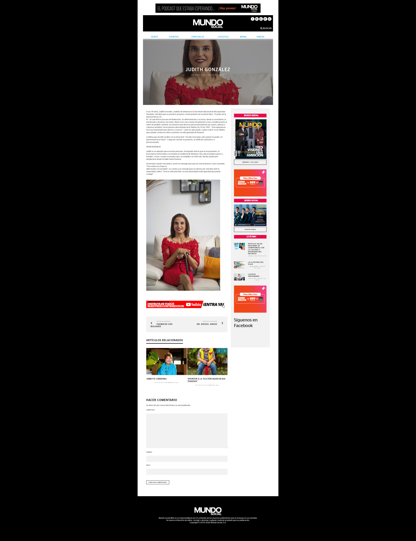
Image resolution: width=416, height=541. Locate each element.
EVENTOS (174, 37)
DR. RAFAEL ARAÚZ (207, 324)
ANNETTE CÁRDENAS (157, 379)
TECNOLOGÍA (253, 266)
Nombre (149, 452)
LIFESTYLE (223, 37)
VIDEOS (260, 37)
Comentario (150, 409)
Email (148, 465)
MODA (243, 37)
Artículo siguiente (210, 321)
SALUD (250, 256)
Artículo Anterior (163, 321)
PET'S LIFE (252, 278)
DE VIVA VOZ (198, 75)
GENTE (154, 37)
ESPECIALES (198, 37)
